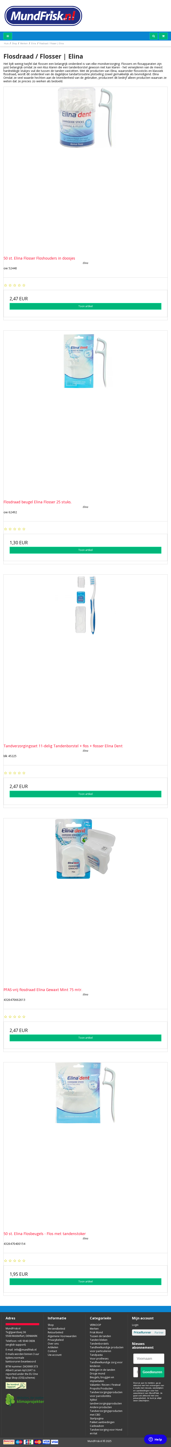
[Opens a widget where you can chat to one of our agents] (155, 1440)
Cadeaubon (97, 1426)
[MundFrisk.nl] (43, 15)
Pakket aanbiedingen (102, 1422)
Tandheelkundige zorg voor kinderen (106, 1364)
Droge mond (97, 1373)
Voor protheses (99, 1358)
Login (135, 1325)
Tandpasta (96, 1355)
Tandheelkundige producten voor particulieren (106, 1349)
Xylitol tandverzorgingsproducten (106, 1401)
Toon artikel (85, 306)
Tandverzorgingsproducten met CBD (106, 1412)
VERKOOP (95, 1325)
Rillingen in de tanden (102, 1370)
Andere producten (101, 1407)
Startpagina (96, 1418)
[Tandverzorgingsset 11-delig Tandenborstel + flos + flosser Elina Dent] (85, 656)
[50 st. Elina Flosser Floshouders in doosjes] (85, 168)
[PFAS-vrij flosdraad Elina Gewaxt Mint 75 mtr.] (85, 900)
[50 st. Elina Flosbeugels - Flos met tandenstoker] (85, 1144)
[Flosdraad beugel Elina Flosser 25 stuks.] (85, 412)
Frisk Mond (96, 1332)
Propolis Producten (101, 1388)
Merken (94, 1328)
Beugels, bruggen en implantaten (102, 1379)
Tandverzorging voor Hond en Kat (106, 1431)
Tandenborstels (99, 1343)
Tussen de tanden (100, 1336)
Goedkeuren (152, 1372)
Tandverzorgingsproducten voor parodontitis (106, 1394)
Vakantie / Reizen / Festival (105, 1385)
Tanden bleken (98, 1340)
